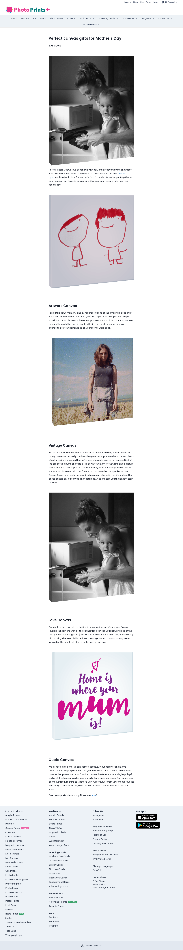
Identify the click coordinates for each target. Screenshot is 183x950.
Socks (8, 918)
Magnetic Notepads (15, 845)
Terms (148, 2)
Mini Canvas (11, 858)
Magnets (146, 18)
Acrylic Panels (56, 815)
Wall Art (53, 836)
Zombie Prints (56, 906)
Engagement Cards (59, 882)
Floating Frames (13, 840)
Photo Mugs (11, 888)
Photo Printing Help (103, 830)
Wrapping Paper (14, 935)
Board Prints (55, 823)
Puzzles (9, 909)
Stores (135, 2)
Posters (25, 18)
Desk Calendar (13, 836)
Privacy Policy (100, 839)
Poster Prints (12, 900)
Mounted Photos (14, 862)
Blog (142, 2)
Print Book (10, 905)
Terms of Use (100, 834)
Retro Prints (39, 18)
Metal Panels (12, 853)
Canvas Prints (12, 828)
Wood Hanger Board (59, 845)
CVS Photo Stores (102, 859)
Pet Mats (53, 925)
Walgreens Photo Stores (105, 854)
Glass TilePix (55, 828)
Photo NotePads (13, 892)
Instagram (98, 815)
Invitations (54, 873)
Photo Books (56, 18)
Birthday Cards (57, 869)
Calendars (163, 18)
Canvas (71, 18)
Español (127, 2)
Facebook (98, 819)
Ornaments (11, 870)
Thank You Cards (58, 877)
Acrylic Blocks (12, 815)
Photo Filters (90, 24)
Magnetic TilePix (57, 832)
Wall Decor (85, 18)
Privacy (156, 2)
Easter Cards (56, 864)
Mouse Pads (11, 866)
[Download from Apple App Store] (146, 817)
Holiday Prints (56, 897)
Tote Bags (10, 930)
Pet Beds (53, 917)
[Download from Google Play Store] (148, 825)
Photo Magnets (13, 883)
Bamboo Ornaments (16, 819)
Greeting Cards (107, 18)
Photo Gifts (128, 18)
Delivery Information (103, 843)
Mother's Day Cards (59, 856)
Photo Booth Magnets (16, 879)
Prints (14, 18)
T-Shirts (9, 926)
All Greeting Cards (58, 886)
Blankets (9, 823)
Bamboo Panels (57, 819)
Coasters (10, 832)
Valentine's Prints (58, 901)
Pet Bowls (54, 921)
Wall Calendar (56, 840)
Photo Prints (11, 896)
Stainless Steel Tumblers (18, 922)
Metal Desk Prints (14, 849)
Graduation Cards (58, 860)
